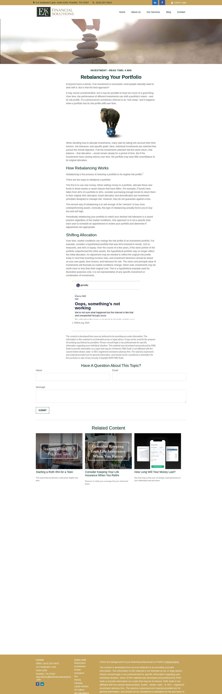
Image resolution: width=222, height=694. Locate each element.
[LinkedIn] (155, 2)
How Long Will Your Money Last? (154, 472)
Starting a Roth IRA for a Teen (54, 472)
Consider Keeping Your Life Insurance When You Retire (102, 473)
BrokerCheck (172, 662)
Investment (79, 666)
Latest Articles (81, 686)
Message (40, 387)
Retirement (79, 663)
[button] (122, 12)
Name (39, 370)
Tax (76, 676)
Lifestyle (78, 683)
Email (115, 370)
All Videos (79, 689)
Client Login (180, 2)
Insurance (79, 673)
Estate (77, 669)
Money (77, 679)
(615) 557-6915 (104, 2)
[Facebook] (162, 2)
